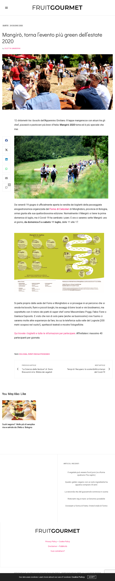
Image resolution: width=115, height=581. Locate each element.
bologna (23, 354)
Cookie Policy (64, 542)
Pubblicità (63, 546)
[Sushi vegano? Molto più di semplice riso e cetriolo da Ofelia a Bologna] (19, 410)
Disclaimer (52, 546)
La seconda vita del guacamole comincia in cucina (86, 492)
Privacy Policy (51, 542)
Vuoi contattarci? (58, 551)
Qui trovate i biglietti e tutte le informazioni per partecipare (44, 333)
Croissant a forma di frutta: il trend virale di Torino (86, 506)
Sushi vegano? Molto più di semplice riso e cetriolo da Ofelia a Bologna (18, 426)
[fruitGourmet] (57, 7)
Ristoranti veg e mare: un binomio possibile (86, 499)
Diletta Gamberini (12, 48)
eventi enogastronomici (39, 354)
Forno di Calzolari (59, 209)
